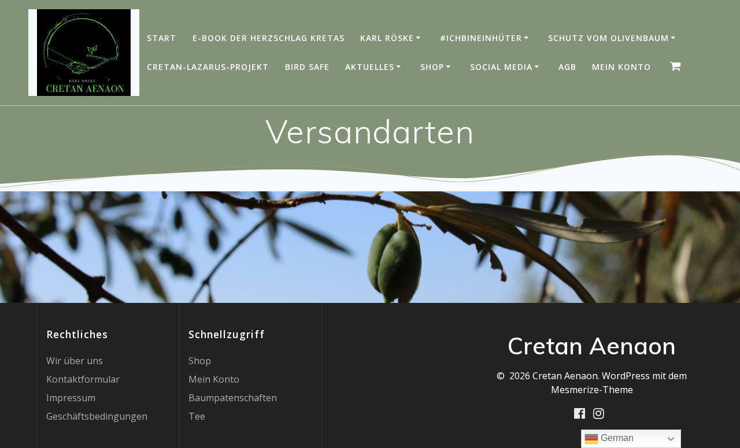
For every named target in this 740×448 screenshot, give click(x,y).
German (616, 438)
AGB (567, 66)
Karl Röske (387, 37)
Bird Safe (307, 66)
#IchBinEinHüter (481, 37)
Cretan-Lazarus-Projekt (208, 66)
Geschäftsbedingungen (96, 416)
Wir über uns (74, 360)
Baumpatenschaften (232, 397)
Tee (196, 416)
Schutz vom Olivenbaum (608, 37)
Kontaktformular (83, 379)
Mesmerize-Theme (592, 389)
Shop (432, 66)
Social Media (501, 66)
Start (161, 37)
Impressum (70, 397)
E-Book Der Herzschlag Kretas (269, 37)
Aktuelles (369, 66)
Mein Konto (621, 66)
